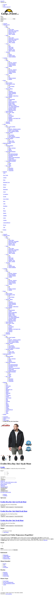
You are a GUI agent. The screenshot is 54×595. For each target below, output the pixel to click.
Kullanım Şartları (6, 558)
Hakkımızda (5, 555)
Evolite (3, 467)
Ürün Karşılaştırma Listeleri (9, 583)
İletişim (4, 563)
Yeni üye (5, 4)
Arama (4, 584)
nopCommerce (9, 593)
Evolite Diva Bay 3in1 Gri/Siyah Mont (13, 502)
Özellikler (5, 495)
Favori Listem (6, 575)
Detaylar (5, 494)
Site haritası (5, 567)
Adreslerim (5, 573)
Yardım (4, 566)
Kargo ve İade (6, 557)
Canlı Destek (6, 532)
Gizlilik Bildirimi (6, 556)
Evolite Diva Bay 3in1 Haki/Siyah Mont (14, 511)
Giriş (4, 5)
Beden (2, 470)
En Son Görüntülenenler (8, 582)
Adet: (2, 478)
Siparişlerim (5, 574)
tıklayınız (45, 540)
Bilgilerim (5, 572)
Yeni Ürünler (6, 581)
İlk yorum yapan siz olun (6, 492)
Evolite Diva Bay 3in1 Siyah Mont (12, 520)
